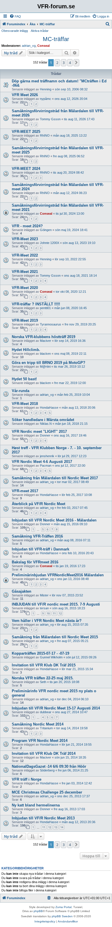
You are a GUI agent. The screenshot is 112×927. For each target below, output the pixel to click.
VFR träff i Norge (26, 779)
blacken (45, 353)
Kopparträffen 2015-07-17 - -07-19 (40, 653)
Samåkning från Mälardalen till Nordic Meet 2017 (55, 478)
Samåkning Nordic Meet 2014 (37, 724)
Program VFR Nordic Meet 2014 (39, 740)
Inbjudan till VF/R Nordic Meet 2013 (43, 818)
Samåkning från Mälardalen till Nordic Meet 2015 (55, 637)
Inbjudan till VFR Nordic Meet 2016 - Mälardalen (54, 520)
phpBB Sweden (62, 916)
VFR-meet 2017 (25, 491)
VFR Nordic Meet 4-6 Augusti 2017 (42, 461)
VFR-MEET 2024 (26, 168)
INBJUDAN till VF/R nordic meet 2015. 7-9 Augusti (56, 604)
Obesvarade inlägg (14, 30)
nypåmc (45, 98)
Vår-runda (20, 391)
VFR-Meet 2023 (25, 239)
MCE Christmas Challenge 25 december (47, 792)
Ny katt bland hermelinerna (36, 805)
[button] (76, 62)
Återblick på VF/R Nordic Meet (38, 504)
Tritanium (46, 728)
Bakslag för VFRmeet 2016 (35, 562)
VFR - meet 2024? (27, 226)
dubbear (45, 712)
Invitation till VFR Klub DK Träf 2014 (44, 753)
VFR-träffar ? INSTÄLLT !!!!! (36, 304)
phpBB (38, 911)
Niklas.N (46, 423)
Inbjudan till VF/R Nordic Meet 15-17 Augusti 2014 (56, 708)
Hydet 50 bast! (24, 379)
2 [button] (57, 62)
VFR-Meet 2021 (25, 271)
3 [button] (64, 62)
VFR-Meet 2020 (25, 288)
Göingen (46, 230)
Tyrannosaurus (50, 324)
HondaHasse (49, 407)
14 (61, 827)
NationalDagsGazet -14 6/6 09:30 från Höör (49, 766)
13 (55, 827)
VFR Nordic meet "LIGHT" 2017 (39, 431)
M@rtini (45, 366)
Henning (45, 89)
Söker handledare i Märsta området (43, 420)
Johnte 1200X (49, 243)
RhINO (45, 135)
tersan (44, 608)
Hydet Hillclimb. (26, 350)
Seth (43, 682)
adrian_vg (29, 45)
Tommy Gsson (50, 119)
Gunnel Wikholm (51, 657)
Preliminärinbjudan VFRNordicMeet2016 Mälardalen (58, 575)
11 (54, 613)
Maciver (45, 340)
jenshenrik (47, 456)
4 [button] (70, 62)
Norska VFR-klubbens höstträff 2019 (43, 337)
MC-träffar (56, 39)
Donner (45, 435)
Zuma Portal (63, 907)
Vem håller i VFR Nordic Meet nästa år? (47, 620)
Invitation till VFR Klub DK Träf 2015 (44, 665)
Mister (44, 595)
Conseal (43, 45)
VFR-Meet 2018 (25, 404)
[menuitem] (15, 16)
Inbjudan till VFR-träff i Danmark (40, 549)
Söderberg (47, 770)
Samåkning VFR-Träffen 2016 (37, 536)
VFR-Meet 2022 (25, 255)
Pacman (45, 465)
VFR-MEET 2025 (26, 131)
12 (60, 613)
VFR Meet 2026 (25, 95)
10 (48, 613)
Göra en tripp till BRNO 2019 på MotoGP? (48, 362)
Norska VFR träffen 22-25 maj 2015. (43, 678)
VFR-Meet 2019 (25, 320)
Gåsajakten (21, 591)
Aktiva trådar (40, 30)
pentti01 (45, 308)
